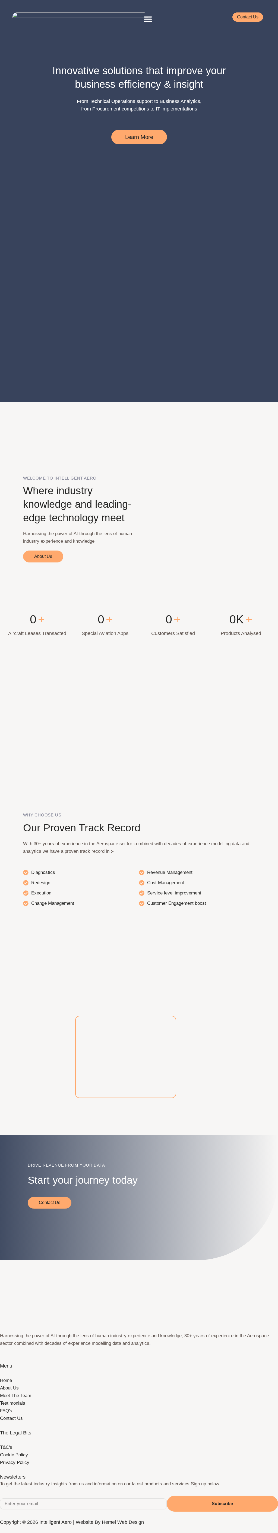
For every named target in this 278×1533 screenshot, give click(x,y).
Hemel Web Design (123, 1522)
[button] (147, 18)
